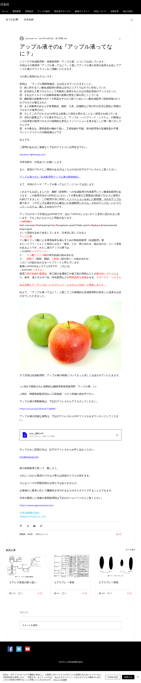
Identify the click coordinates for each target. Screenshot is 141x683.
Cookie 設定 (113, 677)
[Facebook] (10, 649)
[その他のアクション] (119, 38)
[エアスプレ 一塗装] (70, 566)
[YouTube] (27, 649)
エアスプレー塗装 (108, 582)
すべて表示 (130, 550)
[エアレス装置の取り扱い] (26, 566)
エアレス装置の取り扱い (22, 582)
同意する (128, 677)
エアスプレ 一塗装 (64, 582)
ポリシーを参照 (60, 679)
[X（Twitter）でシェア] (27, 526)
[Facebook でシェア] (21, 526)
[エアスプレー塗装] (115, 566)
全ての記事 (12, 19)
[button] (131, 20)
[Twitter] (19, 649)
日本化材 (29, 19)
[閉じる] (137, 677)
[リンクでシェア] (41, 526)
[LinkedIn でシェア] (34, 526)
